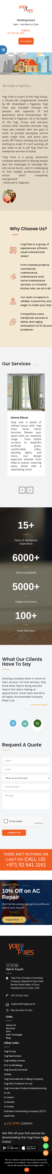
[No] (48, 1165)
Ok (27, 1170)
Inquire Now (12, 919)
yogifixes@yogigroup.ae (23, 1004)
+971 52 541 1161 (16, 33)
